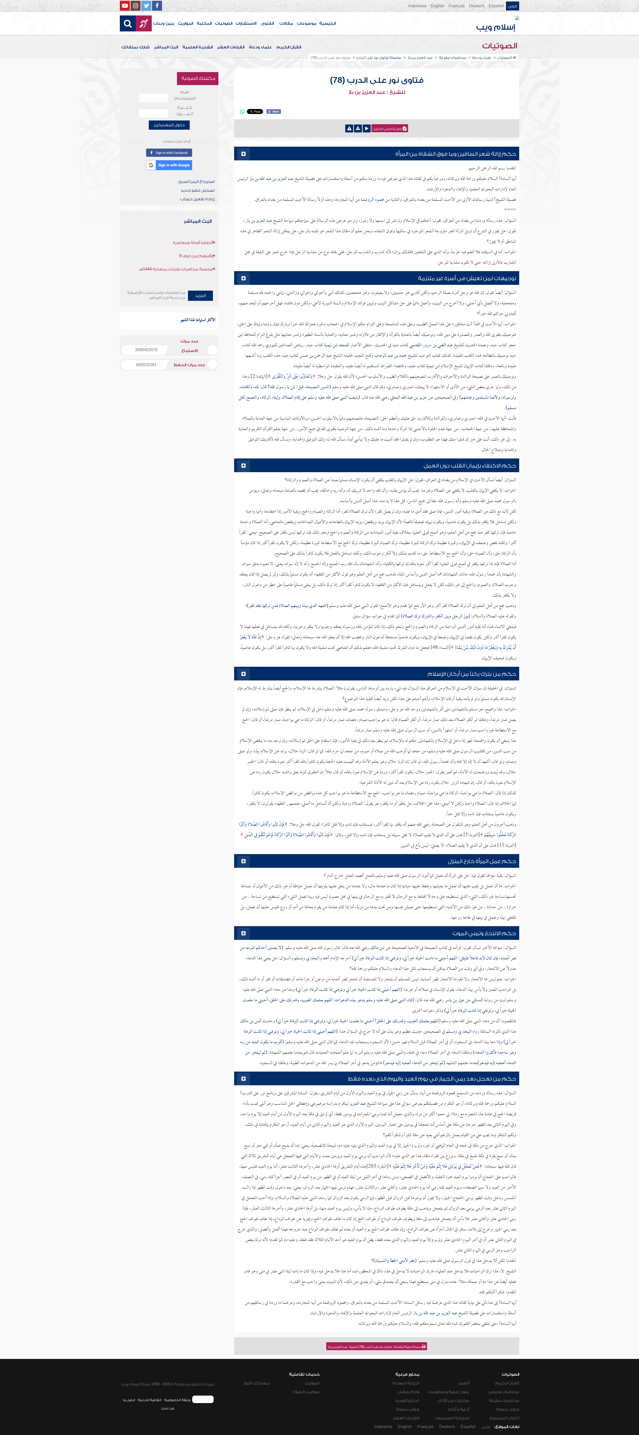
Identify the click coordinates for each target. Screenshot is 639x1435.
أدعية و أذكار (458, 1409)
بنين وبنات (163, 23)
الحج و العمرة (407, 1400)
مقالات (286, 23)
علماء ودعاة (260, 47)
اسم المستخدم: (184, 95)
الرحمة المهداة (405, 1383)
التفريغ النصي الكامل (388, 129)
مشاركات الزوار (256, 1383)
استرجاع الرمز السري (196, 181)
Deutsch (476, 6)
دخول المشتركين (169, 125)
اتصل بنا (129, 1400)
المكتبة (204, 23)
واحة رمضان (408, 1392)
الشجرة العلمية (197, 47)
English (437, 6)
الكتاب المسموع (504, 1418)
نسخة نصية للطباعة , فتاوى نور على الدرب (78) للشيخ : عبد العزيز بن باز (375, 1347)
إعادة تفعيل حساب (197, 199)
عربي (512, 6)
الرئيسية (327, 23)
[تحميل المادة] (358, 128)
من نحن (167, 1408)
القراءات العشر (230, 47)
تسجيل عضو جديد (198, 190)
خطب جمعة (507, 1409)
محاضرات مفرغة (504, 1400)
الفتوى (267, 23)
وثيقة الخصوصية (177, 1400)
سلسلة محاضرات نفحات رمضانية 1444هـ (176, 269)
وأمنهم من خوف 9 (196, 256)
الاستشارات (245, 23)
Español (496, 6)
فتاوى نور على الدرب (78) (377, 80)
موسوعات (306, 23)
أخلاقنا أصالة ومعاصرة (193, 242)
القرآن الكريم (288, 47)
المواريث (185, 23)
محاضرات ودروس (503, 1392)
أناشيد (463, 1383)
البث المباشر (166, 47)
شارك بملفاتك (135, 47)
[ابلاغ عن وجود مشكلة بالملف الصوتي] (349, 128)
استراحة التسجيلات (452, 1418)
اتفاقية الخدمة (149, 1400)
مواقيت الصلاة (306, 1392)
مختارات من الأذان (453, 1400)
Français (457, 6)
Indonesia (417, 6)
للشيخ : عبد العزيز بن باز (376, 92)
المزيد (200, 295)
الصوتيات (223, 23)
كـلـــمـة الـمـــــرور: (184, 110)
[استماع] (367, 128)
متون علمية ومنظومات (448, 1392)
